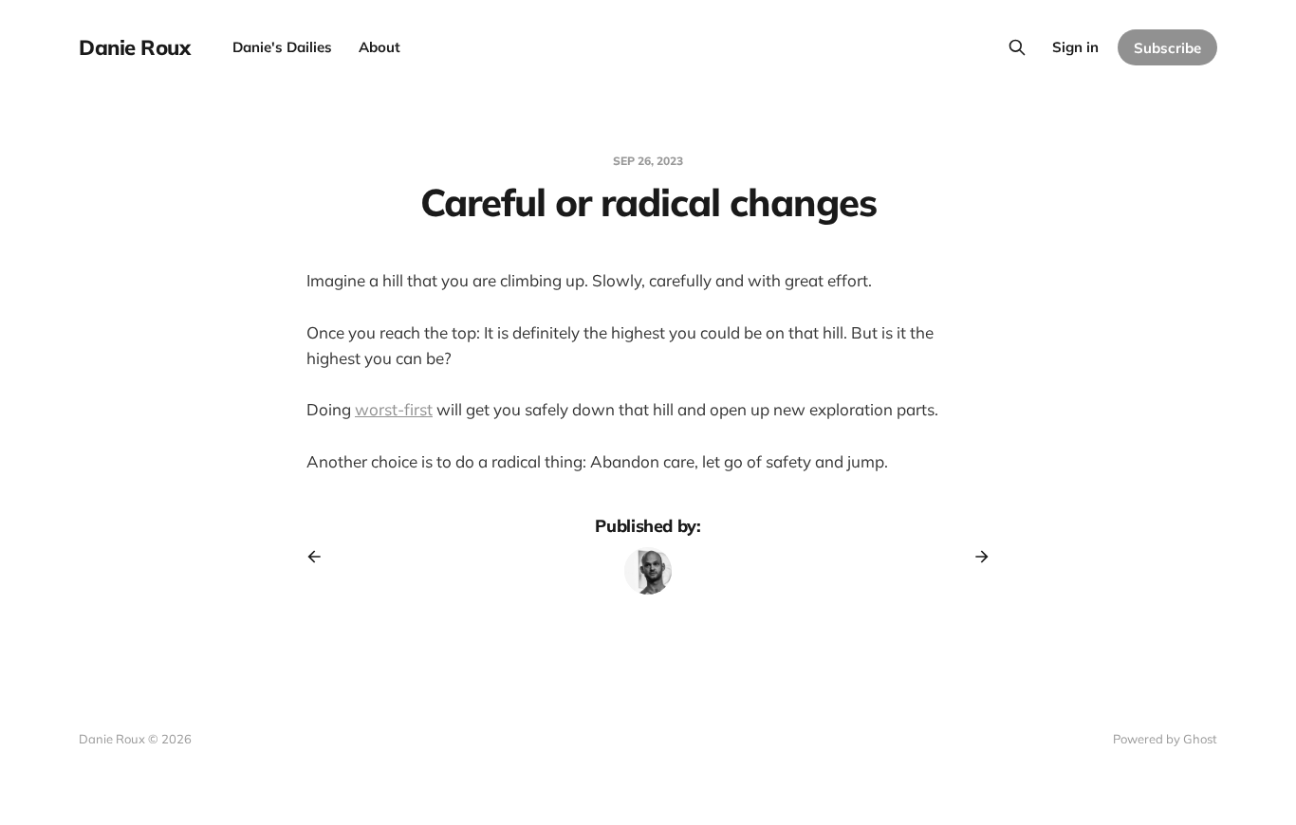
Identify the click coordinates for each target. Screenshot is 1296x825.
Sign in (1075, 47)
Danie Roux (135, 47)
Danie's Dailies (282, 47)
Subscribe (1167, 48)
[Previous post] (320, 556)
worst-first (394, 409)
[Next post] (975, 556)
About (379, 47)
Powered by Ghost (1165, 738)
